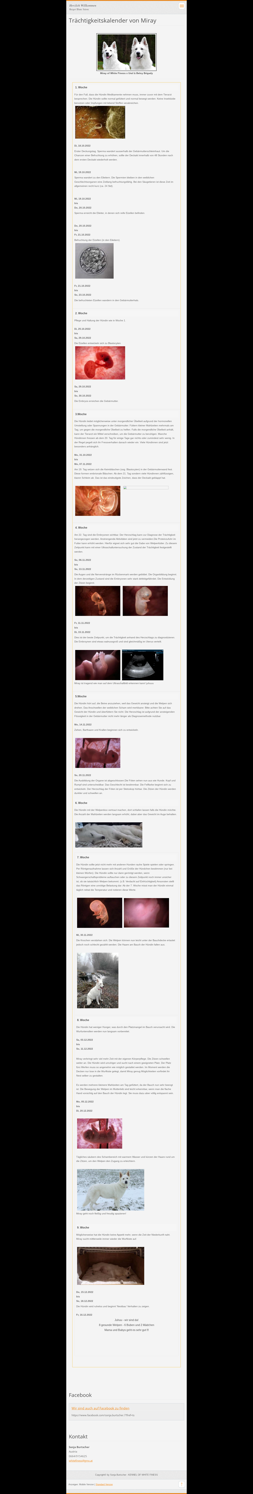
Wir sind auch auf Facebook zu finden (100, 1408)
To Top (181, 1484)
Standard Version (104, 1484)
